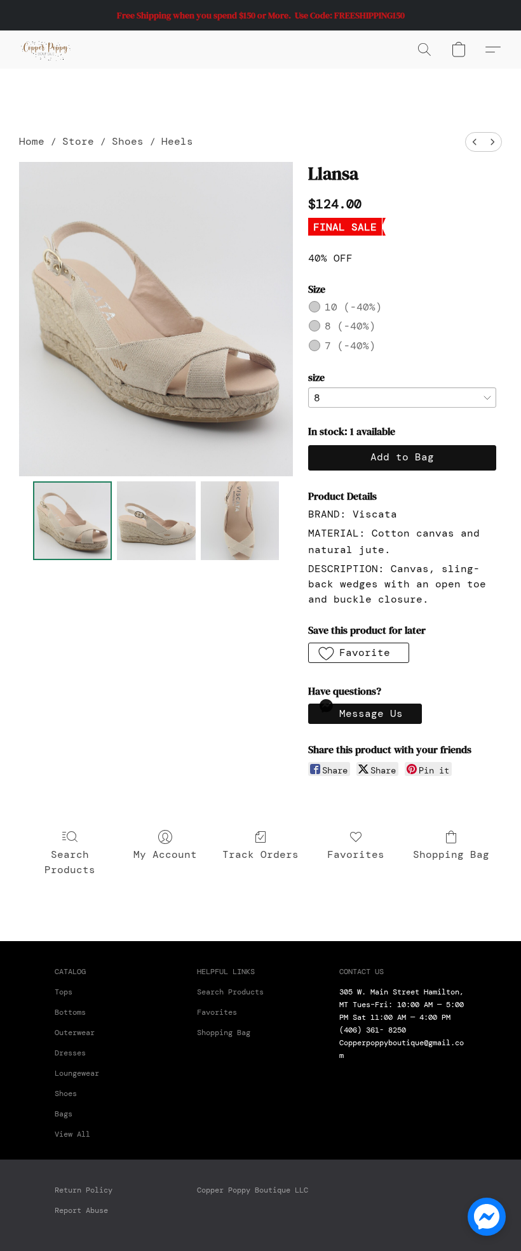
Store (78, 141)
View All (72, 1134)
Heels (177, 141)
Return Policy (83, 1190)
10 (353, 307)
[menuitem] (475, 142)
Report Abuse (81, 1210)
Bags (63, 1114)
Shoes (128, 141)
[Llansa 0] (72, 520)
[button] (45, 49)
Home (31, 141)
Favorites (355, 854)
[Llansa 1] (156, 520)
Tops (63, 992)
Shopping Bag (451, 854)
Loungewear (77, 1073)
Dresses (70, 1053)
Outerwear (75, 1032)
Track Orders (260, 854)
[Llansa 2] (240, 520)
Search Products (69, 862)
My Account (165, 854)
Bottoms (70, 1012)
